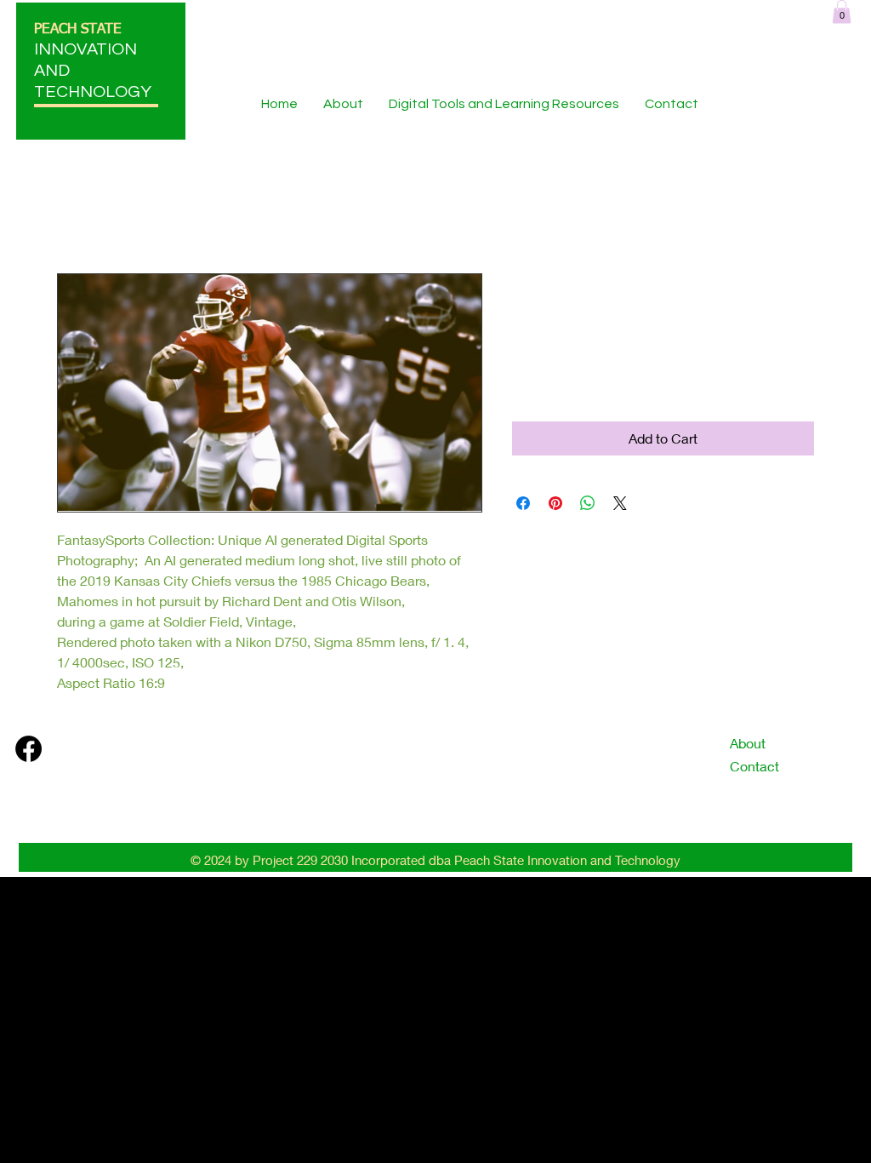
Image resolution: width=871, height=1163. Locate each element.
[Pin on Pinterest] (555, 503)
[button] (841, 11)
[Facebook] (28, 748)
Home (75, 211)
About (748, 743)
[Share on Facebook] (523, 503)
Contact (754, 766)
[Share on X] (620, 503)
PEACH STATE (78, 29)
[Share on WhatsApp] (588, 503)
